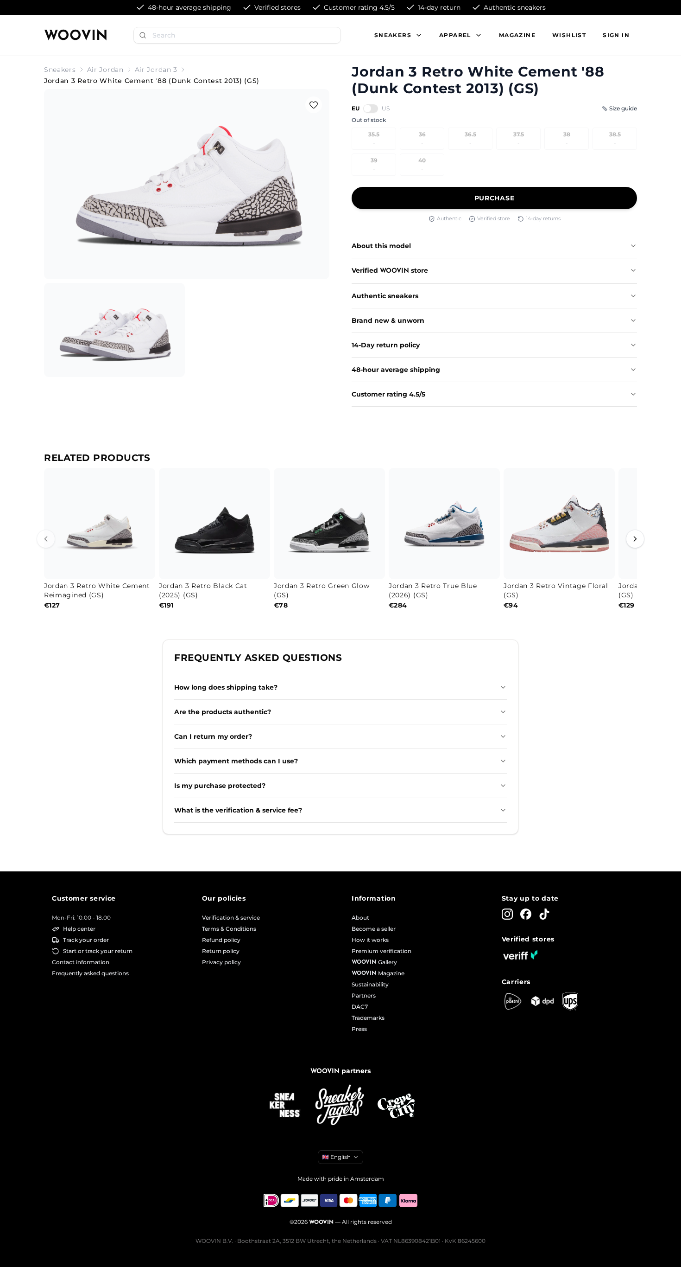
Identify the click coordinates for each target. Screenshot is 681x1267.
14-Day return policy (386, 345)
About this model (381, 246)
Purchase (494, 198)
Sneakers (60, 69)
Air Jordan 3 (156, 69)
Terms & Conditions (229, 928)
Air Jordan (105, 69)
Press (359, 1028)
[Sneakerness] (284, 1105)
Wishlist (569, 35)
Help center (79, 928)
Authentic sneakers (385, 296)
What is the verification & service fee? (238, 810)
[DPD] (542, 1001)
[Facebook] (525, 914)
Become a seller (374, 928)
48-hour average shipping (396, 369)
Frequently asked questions (90, 973)
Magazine (517, 35)
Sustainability (370, 984)
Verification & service (231, 917)
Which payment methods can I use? (236, 761)
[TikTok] (544, 914)
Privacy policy (221, 962)
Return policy (221, 950)
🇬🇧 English (336, 1156)
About (360, 917)
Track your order (86, 939)
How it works (370, 939)
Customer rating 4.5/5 (388, 394)
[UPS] (570, 1001)
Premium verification (381, 950)
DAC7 (360, 1006)
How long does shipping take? (225, 687)
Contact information (80, 962)
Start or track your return (97, 950)
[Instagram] (507, 914)
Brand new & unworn (388, 320)
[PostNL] (513, 1001)
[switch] (370, 108)
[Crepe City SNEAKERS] (396, 1106)
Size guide (623, 108)
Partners (364, 995)
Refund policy (221, 939)
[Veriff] (520, 954)
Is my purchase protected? (219, 785)
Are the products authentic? (222, 712)
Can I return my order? (213, 736)
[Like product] (313, 104)
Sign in (616, 35)
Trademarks (368, 1017)
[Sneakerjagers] (340, 1106)
